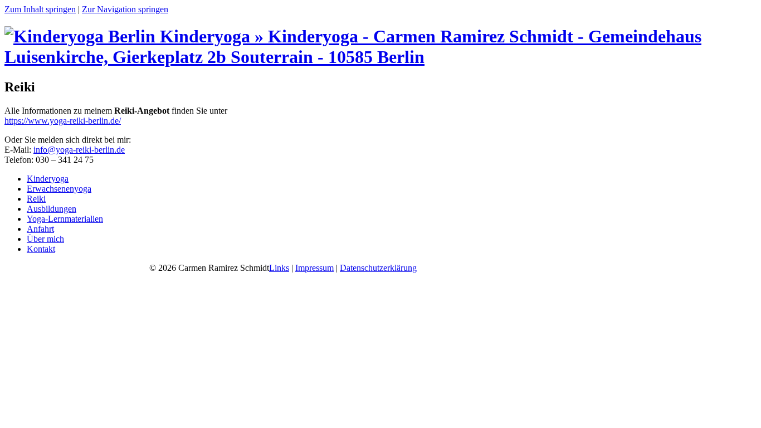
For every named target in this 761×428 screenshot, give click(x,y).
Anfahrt (40, 229)
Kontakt (41, 249)
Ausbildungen (51, 208)
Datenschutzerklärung (378, 268)
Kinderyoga (48, 178)
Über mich (45, 239)
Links (279, 268)
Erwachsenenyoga (59, 188)
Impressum (314, 268)
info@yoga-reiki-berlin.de (79, 149)
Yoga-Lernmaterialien (65, 218)
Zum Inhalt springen (40, 9)
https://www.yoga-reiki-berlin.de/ (62, 120)
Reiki (36, 198)
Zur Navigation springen (125, 9)
